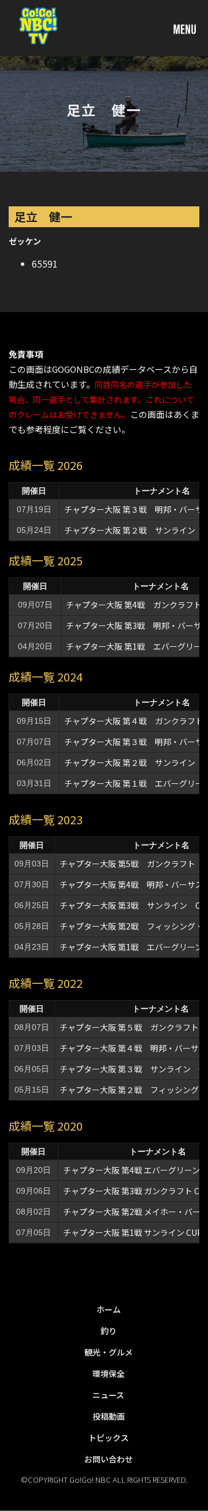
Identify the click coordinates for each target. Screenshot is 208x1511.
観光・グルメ (108, 1352)
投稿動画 (108, 1416)
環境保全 (108, 1373)
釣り (109, 1330)
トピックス (108, 1437)
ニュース (108, 1395)
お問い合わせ (108, 1459)
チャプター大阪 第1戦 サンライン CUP (132, 1232)
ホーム (108, 1309)
